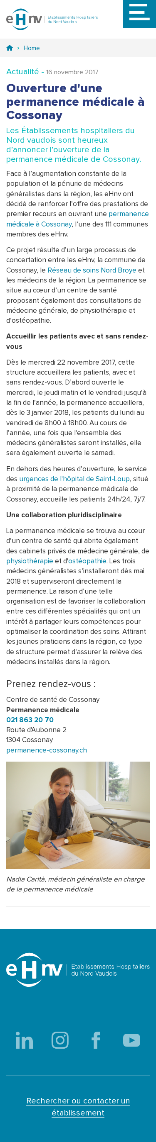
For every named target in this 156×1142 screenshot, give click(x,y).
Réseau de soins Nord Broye (91, 270)
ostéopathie (87, 561)
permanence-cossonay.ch (46, 750)
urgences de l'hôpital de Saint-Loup (74, 479)
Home (32, 48)
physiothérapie (29, 561)
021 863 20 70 (30, 720)
